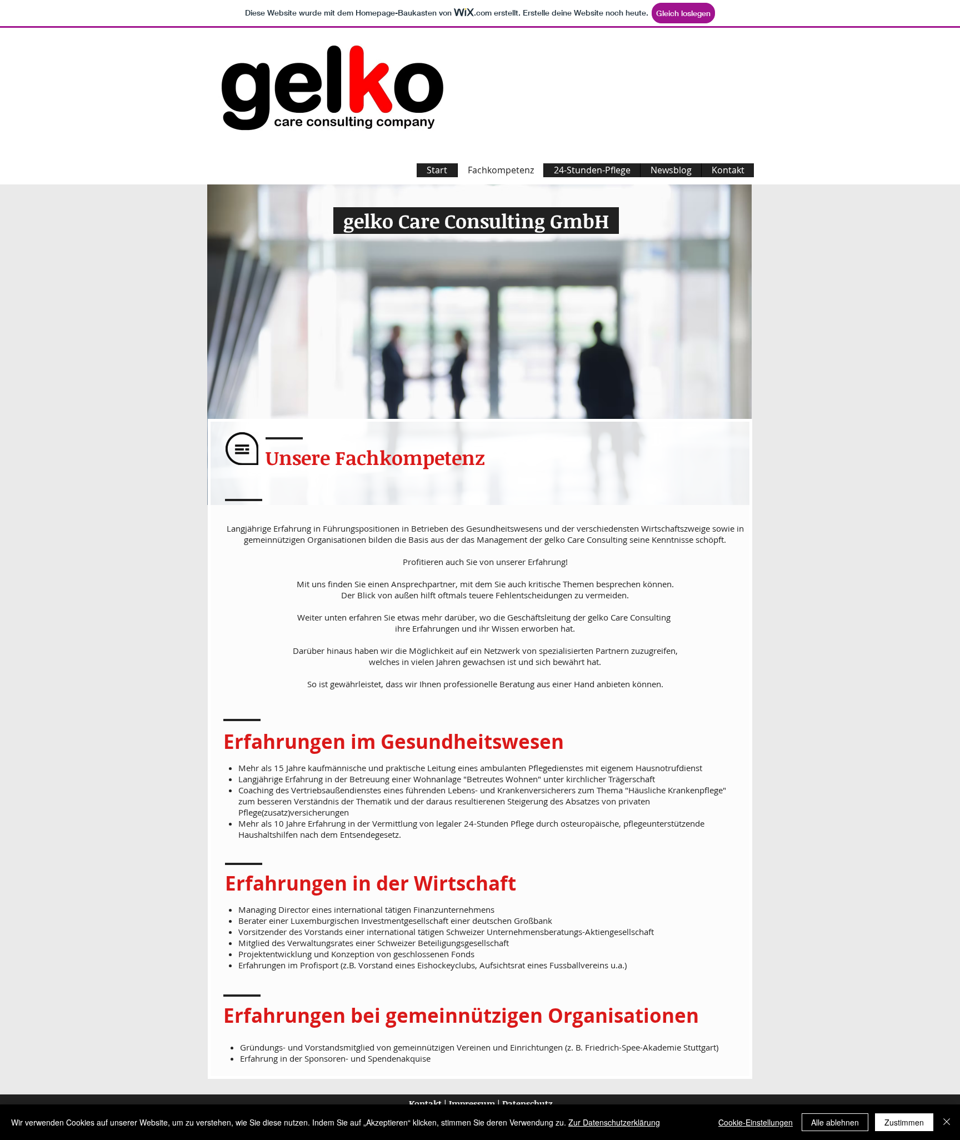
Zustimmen (904, 1122)
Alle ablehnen (835, 1122)
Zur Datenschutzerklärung (614, 1122)
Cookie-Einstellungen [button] (755, 1122)
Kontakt (424, 1103)
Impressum (471, 1103)
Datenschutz (528, 1103)
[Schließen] (946, 1122)
